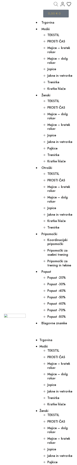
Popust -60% (56, 303)
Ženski (45, 95)
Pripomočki (49, 234)
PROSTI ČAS (56, 41)
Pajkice (52, 148)
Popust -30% (56, 284)
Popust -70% (56, 310)
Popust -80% (56, 316)
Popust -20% (56, 277)
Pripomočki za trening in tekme (59, 263)
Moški (45, 29)
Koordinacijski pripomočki (57, 242)
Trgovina (47, 22)
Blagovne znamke (54, 323)
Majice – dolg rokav (57, 60)
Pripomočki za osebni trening (57, 252)
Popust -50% (56, 297)
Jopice (51, 69)
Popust (46, 271)
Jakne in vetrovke (59, 75)
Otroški (46, 168)
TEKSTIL (53, 35)
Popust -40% (56, 290)
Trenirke (53, 82)
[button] (52, 332)
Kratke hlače (56, 88)
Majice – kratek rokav (58, 50)
